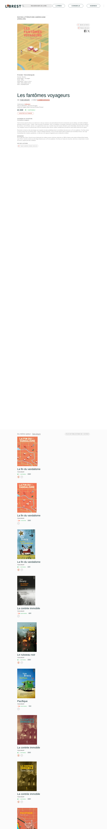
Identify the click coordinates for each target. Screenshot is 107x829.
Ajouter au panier (25, 113)
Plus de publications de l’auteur (77, 434)
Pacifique (22, 701)
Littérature (27, 104)
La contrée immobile (28, 608)
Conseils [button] (76, 6)
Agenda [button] (93, 6)
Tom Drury (25, 100)
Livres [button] (59, 6)
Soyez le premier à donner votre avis (28, 146)
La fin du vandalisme (28, 469)
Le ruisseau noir (26, 654)
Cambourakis (43, 100)
